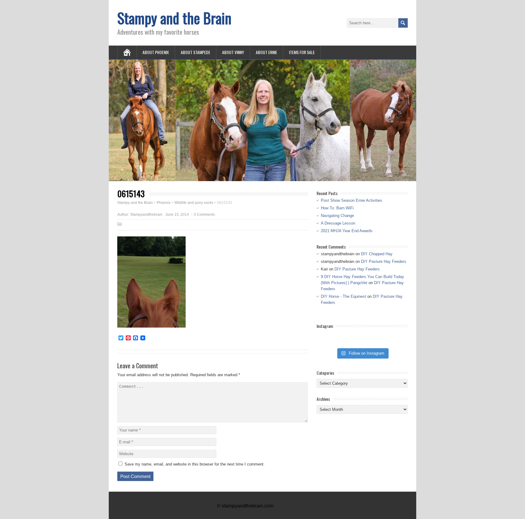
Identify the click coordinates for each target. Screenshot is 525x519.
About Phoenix (155, 52)
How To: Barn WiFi (337, 208)
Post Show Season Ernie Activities (351, 200)
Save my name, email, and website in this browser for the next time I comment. (195, 464)
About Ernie (266, 52)
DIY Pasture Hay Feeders (383, 261)
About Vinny (233, 52)
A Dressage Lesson (338, 223)
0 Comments (204, 214)
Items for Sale (302, 52)
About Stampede (195, 52)
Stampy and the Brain (174, 18)
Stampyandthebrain (146, 214)
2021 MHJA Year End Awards (346, 231)
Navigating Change (337, 215)
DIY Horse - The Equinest (343, 296)
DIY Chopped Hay (377, 254)
